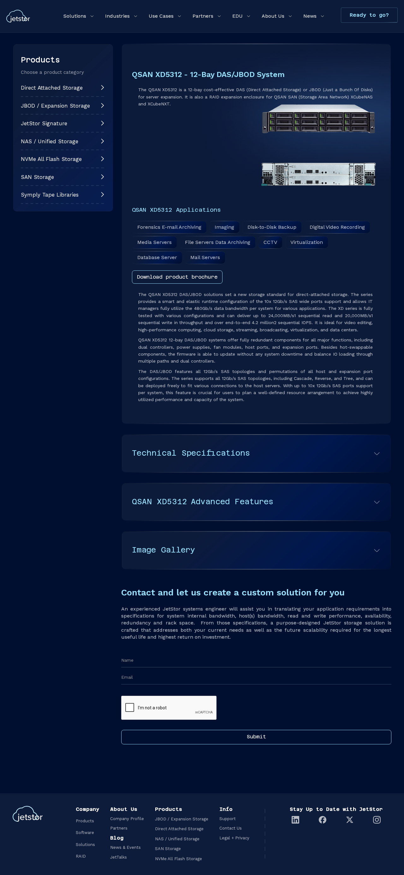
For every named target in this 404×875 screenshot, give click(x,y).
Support (227, 818)
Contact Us (230, 828)
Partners (119, 828)
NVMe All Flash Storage (178, 858)
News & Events (125, 847)
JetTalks (118, 857)
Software (85, 832)
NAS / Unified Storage (177, 839)
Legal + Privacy (234, 838)
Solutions (85, 844)
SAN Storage (168, 848)
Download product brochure (177, 277)
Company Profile (127, 818)
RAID (81, 856)
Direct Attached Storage (179, 828)
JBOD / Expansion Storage (181, 819)
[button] (78, 16)
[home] (18, 16)
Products (85, 821)
